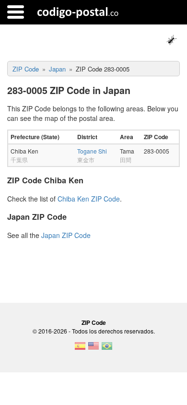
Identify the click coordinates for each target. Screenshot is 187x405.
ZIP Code (94, 322)
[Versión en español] (80, 349)
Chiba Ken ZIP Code (89, 198)
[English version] (93, 349)
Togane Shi (92, 151)
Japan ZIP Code (66, 235)
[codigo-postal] (78, 12)
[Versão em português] (107, 349)
